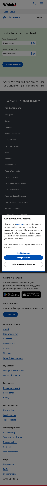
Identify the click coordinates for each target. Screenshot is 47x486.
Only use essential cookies (23, 264)
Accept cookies (23, 257)
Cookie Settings (23, 253)
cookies (19, 224)
